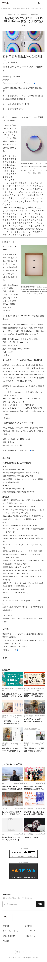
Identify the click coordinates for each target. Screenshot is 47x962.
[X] (17, 952)
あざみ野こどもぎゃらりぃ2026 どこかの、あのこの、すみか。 (12, 695)
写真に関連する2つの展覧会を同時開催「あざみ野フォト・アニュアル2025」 (34, 749)
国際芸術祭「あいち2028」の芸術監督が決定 (12, 787)
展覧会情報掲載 (9, 936)
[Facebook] (30, 952)
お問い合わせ (30, 936)
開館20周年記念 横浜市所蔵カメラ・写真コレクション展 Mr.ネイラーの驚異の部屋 (34, 695)
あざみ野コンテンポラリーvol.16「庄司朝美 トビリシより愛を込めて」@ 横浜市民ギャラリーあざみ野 (34, 720)
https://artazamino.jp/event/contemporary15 (18, 83)
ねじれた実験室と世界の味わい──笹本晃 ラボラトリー (12, 813)
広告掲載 (6, 941)
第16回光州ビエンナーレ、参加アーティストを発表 (11, 838)
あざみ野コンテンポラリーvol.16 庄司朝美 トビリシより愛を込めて (12, 749)
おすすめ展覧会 (28, 716)
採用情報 (28, 926)
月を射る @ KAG (31, 837)
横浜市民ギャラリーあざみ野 (17, 14)
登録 (40, 904)
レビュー (4, 808)
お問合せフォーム (10, 650)
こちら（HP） (23, 450)
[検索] (39, 3)
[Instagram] (23, 952)
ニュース (4, 783)
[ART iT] (23, 917)
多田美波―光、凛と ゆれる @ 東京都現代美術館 (34, 813)
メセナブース (30, 931)
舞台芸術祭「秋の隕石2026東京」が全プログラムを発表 (34, 787)
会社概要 (6, 926)
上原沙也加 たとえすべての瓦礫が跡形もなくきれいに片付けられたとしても (11, 722)
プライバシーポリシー (11, 931)
